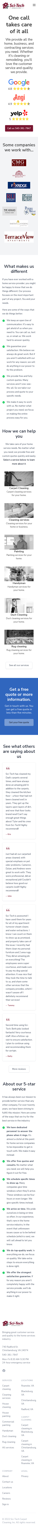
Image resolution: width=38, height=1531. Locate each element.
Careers (6, 1493)
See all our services (19, 665)
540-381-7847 (10, 1354)
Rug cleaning (8, 1441)
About (5, 1476)
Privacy (24, 1476)
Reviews (6, 1498)
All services (8, 1447)
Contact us (7, 1481)
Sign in (5, 1504)
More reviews (19, 1069)
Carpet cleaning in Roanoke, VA (27, 1460)
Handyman (7, 1430)
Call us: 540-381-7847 (19, 128)
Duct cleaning (9, 1436)
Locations (7, 1487)
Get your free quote (19, 722)
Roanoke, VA (27, 1385)
